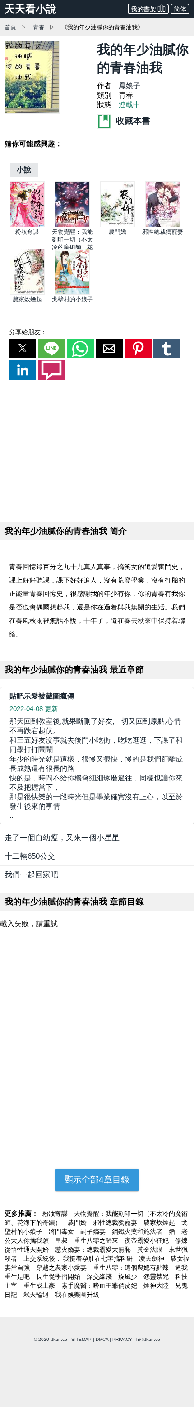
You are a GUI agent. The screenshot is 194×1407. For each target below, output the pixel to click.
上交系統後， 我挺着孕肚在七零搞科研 (78, 1258)
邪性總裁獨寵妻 (162, 232)
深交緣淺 (100, 1276)
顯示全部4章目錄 (97, 1179)
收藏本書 (132, 120)
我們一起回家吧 (31, 874)
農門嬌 (117, 232)
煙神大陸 (157, 1285)
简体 (180, 9)
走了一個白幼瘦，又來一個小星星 (62, 837)
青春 (39, 27)
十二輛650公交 (30, 856)
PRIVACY (122, 1339)
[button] (22, 348)
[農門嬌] (117, 225)
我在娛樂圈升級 (77, 1294)
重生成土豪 (40, 1285)
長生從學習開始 (59, 1276)
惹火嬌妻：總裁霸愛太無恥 (94, 1249)
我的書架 (143, 9)
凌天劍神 (152, 1258)
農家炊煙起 (27, 299)
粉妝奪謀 (27, 232)
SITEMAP (81, 1339)
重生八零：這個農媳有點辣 (132, 1267)
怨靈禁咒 (157, 1276)
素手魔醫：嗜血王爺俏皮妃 (100, 1285)
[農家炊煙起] (27, 292)
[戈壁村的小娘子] (72, 292)
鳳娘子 (129, 86)
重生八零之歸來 (97, 1240)
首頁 (10, 27)
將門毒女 (62, 1231)
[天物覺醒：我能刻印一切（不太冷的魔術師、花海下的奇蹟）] (72, 225)
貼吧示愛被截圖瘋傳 (41, 696)
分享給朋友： (28, 332)
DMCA (102, 1339)
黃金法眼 (150, 1249)
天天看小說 (30, 9)
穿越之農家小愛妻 (62, 1267)
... (96, 768)
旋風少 (128, 1276)
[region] (97, 449)
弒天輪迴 (37, 1294)
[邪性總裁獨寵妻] (162, 225)
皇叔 (62, 1240)
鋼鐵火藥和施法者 (138, 1231)
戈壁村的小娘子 (72, 299)
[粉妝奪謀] (27, 225)
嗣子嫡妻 (93, 1231)
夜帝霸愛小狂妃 (148, 1240)
